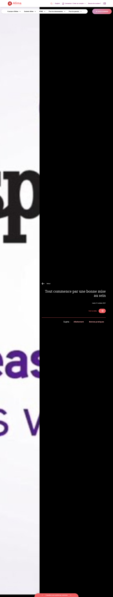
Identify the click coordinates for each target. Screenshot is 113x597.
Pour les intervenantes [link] (56, 11)
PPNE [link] (41, 11)
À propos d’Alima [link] (13, 11)
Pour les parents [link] (74, 11)
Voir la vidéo (93, 311)
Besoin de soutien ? (94, 3)
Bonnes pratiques (96, 322)
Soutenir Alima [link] (28, 11)
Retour (48, 283)
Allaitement (79, 322)
